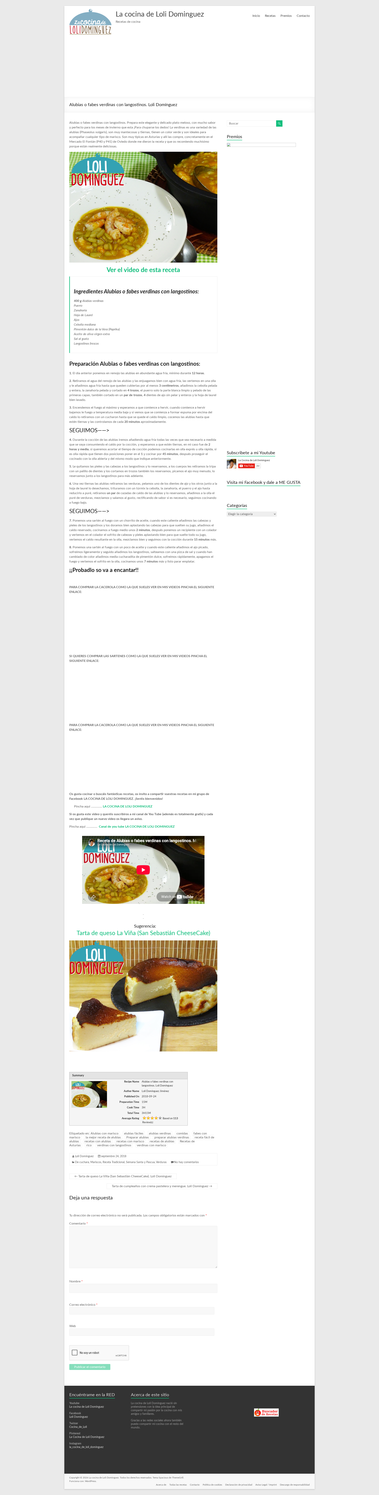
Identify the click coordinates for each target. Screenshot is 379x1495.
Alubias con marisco (104, 1133)
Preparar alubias (137, 1137)
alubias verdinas (160, 1133)
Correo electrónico (83, 1304)
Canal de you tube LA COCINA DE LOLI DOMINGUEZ (137, 826)
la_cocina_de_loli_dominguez (86, 1447)
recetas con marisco (130, 1141)
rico (89, 1145)
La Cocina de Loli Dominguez (86, 1437)
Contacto (303, 15)
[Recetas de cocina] (266, 1410)
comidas (182, 1133)
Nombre (76, 1281)
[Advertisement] (189, 67)
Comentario (78, 1223)
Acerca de (161, 1485)
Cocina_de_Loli (78, 1427)
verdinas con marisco (151, 1145)
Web (72, 1326)
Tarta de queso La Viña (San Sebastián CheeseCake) (143, 933)
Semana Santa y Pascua (140, 1162)
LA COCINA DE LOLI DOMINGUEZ (127, 806)
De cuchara (82, 1162)
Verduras (161, 1162)
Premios (286, 15)
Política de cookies (212, 1485)
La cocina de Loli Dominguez (160, 14)
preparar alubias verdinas (171, 1137)
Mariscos (95, 1162)
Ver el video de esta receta (143, 270)
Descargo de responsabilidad (295, 1485)
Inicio (256, 15)
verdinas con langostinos (114, 1145)
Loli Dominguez (84, 1156)
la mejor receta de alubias (103, 1137)
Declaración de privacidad (238, 1485)
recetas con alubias (97, 1141)
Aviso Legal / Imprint (266, 1485)
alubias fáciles (133, 1133)
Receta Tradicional (114, 1162)
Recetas (270, 15)
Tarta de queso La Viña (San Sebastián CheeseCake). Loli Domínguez (123, 1176)
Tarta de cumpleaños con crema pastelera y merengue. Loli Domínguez (162, 1186)
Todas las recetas (178, 1485)
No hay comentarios (186, 1162)
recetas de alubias (162, 1141)
